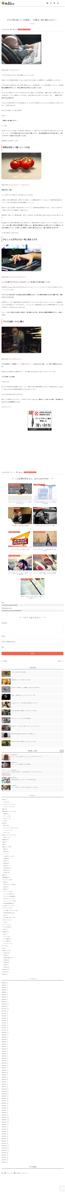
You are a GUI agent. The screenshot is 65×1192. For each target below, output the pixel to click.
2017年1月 (4, 1030)
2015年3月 (4, 1081)
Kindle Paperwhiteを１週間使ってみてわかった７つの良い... (24, 741)
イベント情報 (6, 941)
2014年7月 (4, 1100)
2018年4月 (4, 994)
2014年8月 (4, 1098)
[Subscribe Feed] (58, 3)
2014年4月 (4, 1107)
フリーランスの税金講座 (10, 896)
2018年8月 (4, 985)
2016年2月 (4, 1056)
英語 (5, 882)
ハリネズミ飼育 (6, 927)
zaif (3, 948)
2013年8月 (4, 1126)
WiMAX (6, 860)
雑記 (4, 809)
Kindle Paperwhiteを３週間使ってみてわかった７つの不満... (24, 710)
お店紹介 (5, 931)
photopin (16, 70)
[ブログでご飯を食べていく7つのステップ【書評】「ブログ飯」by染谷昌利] (20, 569)
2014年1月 (4, 1115)
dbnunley (10, 359)
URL (3, 647)
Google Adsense (8, 957)
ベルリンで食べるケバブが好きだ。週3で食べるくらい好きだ (24, 787)
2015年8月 (4, 1070)
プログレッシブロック (9, 804)
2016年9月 (4, 1039)
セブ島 (4, 929)
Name (3, 636)
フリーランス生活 (8, 893)
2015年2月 (4, 1084)
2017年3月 (4, 1025)
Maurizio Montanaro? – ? (15, 185)
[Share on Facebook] (51, 3)
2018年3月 (4, 997)
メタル (6, 801)
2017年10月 (4, 1008)
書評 (6, 851)
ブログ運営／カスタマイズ (24, 29)
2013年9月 (4, 1124)
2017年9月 (4, 1011)
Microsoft (6, 863)
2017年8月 (4, 1013)
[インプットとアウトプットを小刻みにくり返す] (20, 545)
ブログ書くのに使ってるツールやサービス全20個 (45, 525)
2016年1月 (4, 1058)
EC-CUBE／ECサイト (9, 917)
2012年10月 (4, 1150)
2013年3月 (4, 1138)
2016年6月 (4, 1046)
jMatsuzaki (5, 969)
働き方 (6, 889)
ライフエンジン (8, 943)
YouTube (6, 952)
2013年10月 (4, 1122)
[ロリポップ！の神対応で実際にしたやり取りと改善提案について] (45, 569)
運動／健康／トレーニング (9, 811)
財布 (5, 849)
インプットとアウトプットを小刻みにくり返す (20, 549)
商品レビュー (6, 846)
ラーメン (6, 936)
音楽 (4, 799)
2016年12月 (4, 1032)
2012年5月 (4, 1162)
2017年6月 (4, 1018)
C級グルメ (7, 837)
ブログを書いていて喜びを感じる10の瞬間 (20, 525)
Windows (6, 858)
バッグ (6, 853)
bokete (6, 964)
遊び (4, 823)
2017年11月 (4, 1006)
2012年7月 (4, 1157)
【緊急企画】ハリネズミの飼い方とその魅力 (21, 679)
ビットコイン (6, 924)
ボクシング (7, 816)
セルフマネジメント (9, 898)
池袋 (4, 842)
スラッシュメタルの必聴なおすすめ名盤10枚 (21, 764)
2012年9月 (4, 1152)
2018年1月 (4, 1001)
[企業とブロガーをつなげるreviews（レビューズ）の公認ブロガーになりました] (20, 494)
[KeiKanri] (8, 3)
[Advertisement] (13, 420)
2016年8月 (4, 1041)
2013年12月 (4, 1117)
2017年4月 (4, 1023)
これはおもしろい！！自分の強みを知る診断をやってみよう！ (24, 702)
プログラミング (6, 919)
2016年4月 (4, 1051)
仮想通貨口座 (6, 877)
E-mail (3, 641)
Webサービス (6, 950)
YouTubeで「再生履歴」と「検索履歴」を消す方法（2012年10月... (25, 687)
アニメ (4, 945)
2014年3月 (4, 1110)
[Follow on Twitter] (54, 3)
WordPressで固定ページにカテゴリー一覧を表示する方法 (23, 779)
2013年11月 (4, 1119)
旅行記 (6, 886)
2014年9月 (4, 1096)
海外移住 (5, 839)
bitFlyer (4, 974)
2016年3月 (4, 1053)
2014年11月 (4, 1091)
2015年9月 (4, 1067)
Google (6, 960)
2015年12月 (4, 1060)
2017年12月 (4, 1004)
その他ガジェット (8, 856)
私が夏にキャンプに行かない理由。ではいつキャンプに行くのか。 (25, 726)
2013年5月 (4, 1133)
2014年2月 (4, 1112)
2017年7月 (4, 1015)
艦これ (6, 825)
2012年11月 (4, 1148)
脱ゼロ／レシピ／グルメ (8, 834)
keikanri (15, 29)
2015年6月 (4, 1074)
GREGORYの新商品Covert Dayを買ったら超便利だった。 (23, 733)
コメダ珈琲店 (7, 938)
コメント (13, 472)
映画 (4, 844)
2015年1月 (4, 1086)
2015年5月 (4, 1077)
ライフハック (7, 891)
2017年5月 (4, 1020)
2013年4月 (4, 1136)
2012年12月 (4, 1145)
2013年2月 (4, 1140)
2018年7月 (4, 987)
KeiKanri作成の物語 (8, 903)
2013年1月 (4, 1143)
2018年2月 (4, 999)
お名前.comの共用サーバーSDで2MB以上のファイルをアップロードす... (26, 771)
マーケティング (7, 908)
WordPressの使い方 (38, 508)
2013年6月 (4, 1131)
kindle (6, 865)
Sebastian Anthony (13, 277)
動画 (4, 875)
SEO (5, 915)
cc (19, 70)
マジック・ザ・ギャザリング (11, 827)
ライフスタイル (7, 879)
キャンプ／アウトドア (9, 901)
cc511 (10, 70)
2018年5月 (4, 992)
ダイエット (7, 818)
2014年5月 (4, 1105)
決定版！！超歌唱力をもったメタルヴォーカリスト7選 (23, 695)
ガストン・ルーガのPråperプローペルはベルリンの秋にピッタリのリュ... (27, 756)
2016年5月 (4, 1048)
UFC (5, 820)
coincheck (5, 971)
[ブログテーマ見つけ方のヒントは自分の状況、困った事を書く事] (45, 545)
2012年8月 (4, 1155)
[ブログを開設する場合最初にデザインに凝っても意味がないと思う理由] (45, 498)
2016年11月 (4, 1034)
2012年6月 (4, 1159)
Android (6, 872)
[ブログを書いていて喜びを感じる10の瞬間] (20, 524)
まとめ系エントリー (7, 905)
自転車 (6, 813)
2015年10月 (4, 1065)
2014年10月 (4, 1093)
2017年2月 (4, 1027)
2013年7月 (4, 1129)
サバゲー (6, 832)
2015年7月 (4, 1072)
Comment (4, 623)
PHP (5, 922)
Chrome (6, 870)
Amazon (6, 967)
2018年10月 (4, 982)
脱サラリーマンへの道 (9, 884)
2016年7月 (4, 1044)
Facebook (6, 962)
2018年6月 (4, 989)
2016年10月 (4, 1037)
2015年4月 (4, 1079)
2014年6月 (4, 1103)
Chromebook (7, 868)
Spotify (6, 955)
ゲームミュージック (9, 806)
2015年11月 (4, 1063)
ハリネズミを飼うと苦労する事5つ (18, 672)
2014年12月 (4, 1089)
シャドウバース (8, 830)
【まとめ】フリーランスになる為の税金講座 (21, 718)
